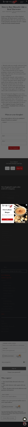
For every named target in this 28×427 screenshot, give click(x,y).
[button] (25, 419)
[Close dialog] (26, 205)
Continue (7, 219)
